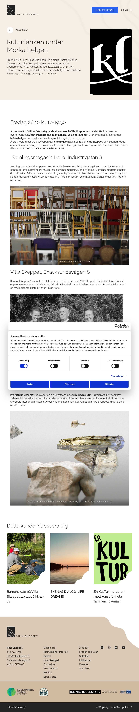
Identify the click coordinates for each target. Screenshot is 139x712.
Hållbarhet (85, 660)
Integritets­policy (16, 707)
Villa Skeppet (51, 660)
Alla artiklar (22, 30)
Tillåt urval (70, 384)
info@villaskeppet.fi (18, 656)
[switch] (54, 366)
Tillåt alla (109, 384)
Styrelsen (84, 668)
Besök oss (50, 647)
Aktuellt (83, 647)
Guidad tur (50, 664)
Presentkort (50, 668)
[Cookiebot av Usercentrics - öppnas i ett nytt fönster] (117, 326)
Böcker (48, 672)
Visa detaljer (117, 376)
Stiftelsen (84, 656)
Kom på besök (105, 10)
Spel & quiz (50, 676)
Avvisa (30, 384)
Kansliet (84, 664)
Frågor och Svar (88, 651)
